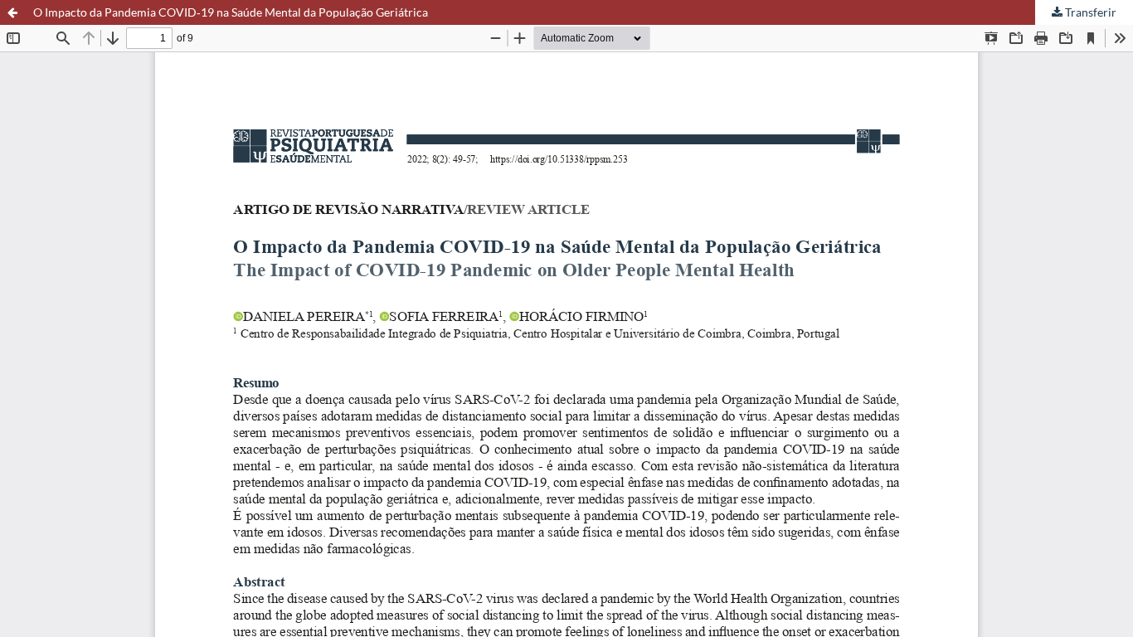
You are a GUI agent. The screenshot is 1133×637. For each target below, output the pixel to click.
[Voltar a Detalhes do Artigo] (12, 12)
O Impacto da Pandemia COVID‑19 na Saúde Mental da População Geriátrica (230, 12)
